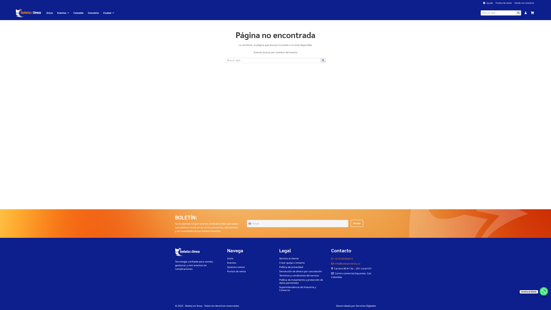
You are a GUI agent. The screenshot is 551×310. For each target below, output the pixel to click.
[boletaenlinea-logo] (28, 13)
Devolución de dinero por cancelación (300, 271)
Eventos (231, 262)
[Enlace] (526, 12)
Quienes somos (236, 267)
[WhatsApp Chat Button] (544, 291)
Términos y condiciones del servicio (299, 275)
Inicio (230, 258)
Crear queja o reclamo (292, 262)
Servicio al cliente (289, 258)
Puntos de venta (236, 271)
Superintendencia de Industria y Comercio (297, 288)
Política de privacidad (291, 267)
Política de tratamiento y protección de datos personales (301, 281)
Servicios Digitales (366, 305)
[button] (68, 12)
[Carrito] (532, 13)
